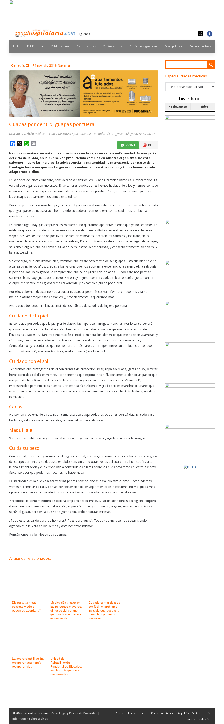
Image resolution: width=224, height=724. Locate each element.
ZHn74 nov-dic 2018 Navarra (48, 65)
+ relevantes (178, 107)
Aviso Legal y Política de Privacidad (74, 713)
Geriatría (17, 65)
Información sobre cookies (30, 718)
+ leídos (202, 107)
